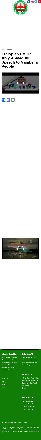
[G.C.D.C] (20, 7)
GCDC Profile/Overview (9, 357)
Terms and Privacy (8, 367)
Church (24, 388)
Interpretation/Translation (30, 378)
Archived (4, 387)
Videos (4, 382)
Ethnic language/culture (30, 360)
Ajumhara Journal (27, 401)
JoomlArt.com (30, 429)
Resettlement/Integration (30, 380)
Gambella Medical (27, 409)
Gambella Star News (28, 406)
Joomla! (4, 431)
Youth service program (29, 362)
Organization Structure (9, 362)
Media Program (27, 365)
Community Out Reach (29, 383)
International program (29, 357)
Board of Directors (8, 365)
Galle (3, 384)
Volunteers (25, 385)
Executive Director (8, 370)
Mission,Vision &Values (9, 360)
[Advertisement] (20, 26)
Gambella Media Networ (29, 404)
